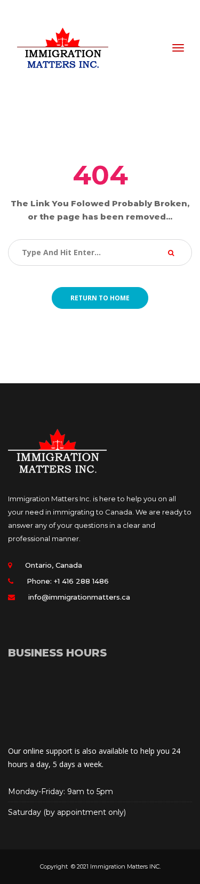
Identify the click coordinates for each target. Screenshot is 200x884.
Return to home (100, 297)
